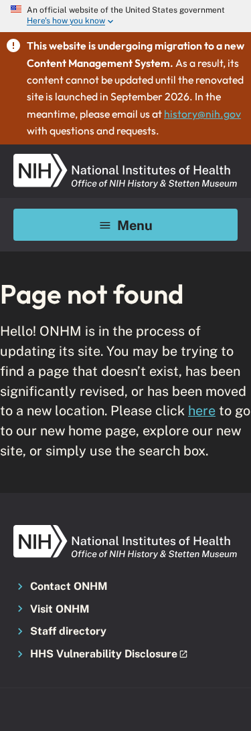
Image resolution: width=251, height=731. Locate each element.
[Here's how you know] (125, 16)
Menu (135, 225)
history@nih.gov (202, 113)
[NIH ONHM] (125, 158)
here (202, 410)
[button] (125, 655)
